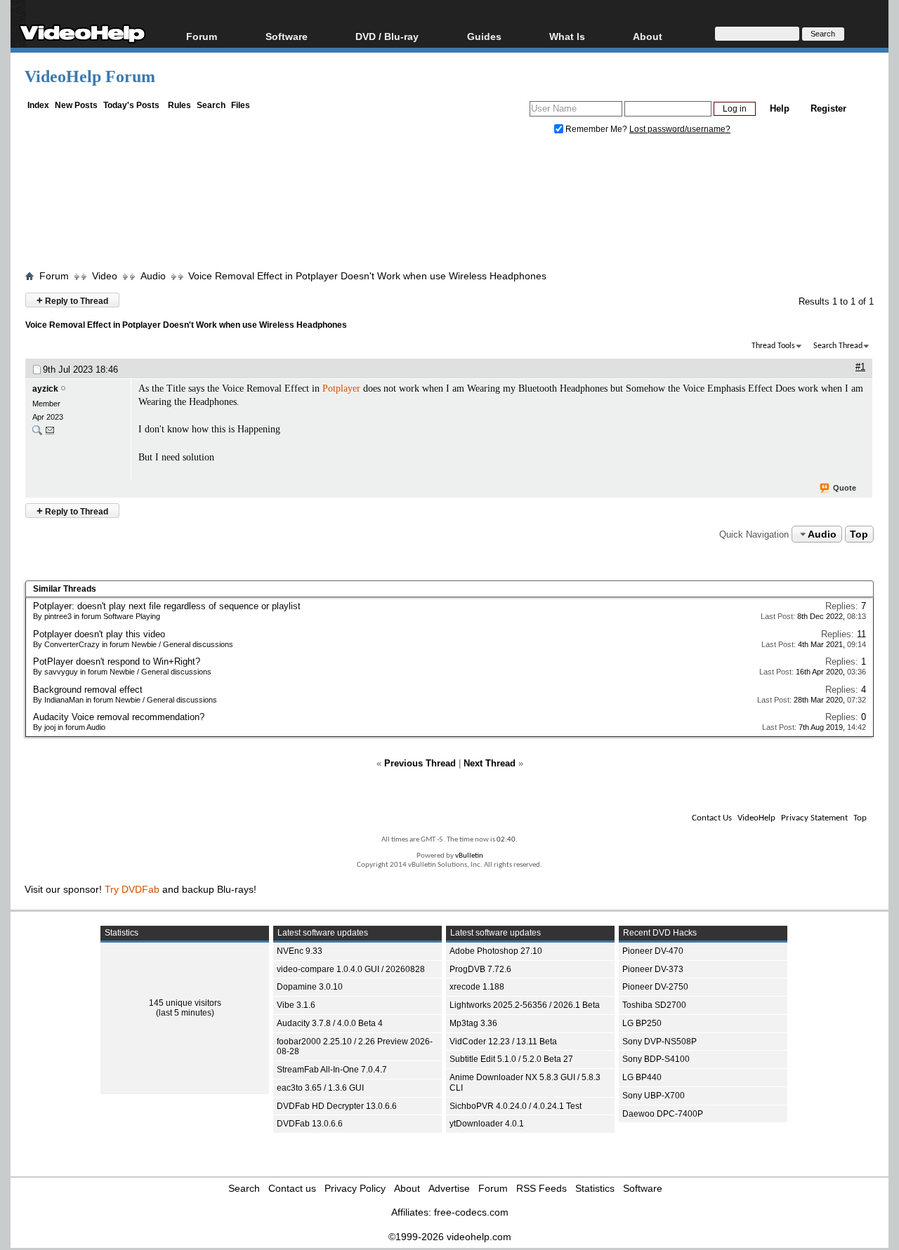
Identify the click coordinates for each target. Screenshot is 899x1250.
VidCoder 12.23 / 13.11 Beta (503, 1041)
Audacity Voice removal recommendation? (118, 717)
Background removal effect (88, 689)
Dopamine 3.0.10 (310, 987)
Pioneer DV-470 (652, 951)
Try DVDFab (132, 889)
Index (38, 105)
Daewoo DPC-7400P (662, 1114)
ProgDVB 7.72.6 (480, 969)
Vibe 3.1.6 (296, 1005)
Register (828, 108)
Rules (179, 105)
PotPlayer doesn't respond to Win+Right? (116, 661)
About (407, 1188)
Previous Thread (420, 763)
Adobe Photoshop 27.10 (496, 951)
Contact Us (712, 818)
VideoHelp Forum (90, 76)
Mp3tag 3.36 (473, 1023)
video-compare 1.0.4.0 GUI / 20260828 (351, 969)
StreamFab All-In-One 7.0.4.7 (332, 1070)
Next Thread (490, 763)
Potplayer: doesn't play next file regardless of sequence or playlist (167, 606)
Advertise (449, 1188)
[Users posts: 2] (37, 433)
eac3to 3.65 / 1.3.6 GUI (320, 1088)
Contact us (292, 1188)
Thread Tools (773, 346)
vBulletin (469, 856)
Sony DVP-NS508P (659, 1041)
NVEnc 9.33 (299, 951)
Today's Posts (131, 105)
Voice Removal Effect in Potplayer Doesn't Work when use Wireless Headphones (367, 275)
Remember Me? (596, 129)
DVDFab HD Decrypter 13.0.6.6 (337, 1106)
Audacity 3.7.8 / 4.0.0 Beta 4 (330, 1023)
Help (779, 108)
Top (859, 534)
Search (211, 105)
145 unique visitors (185, 1003)
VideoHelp (756, 818)
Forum (201, 36)
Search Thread (837, 346)
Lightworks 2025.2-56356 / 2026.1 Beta (525, 1005)
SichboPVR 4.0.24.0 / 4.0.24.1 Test (516, 1106)
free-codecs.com (471, 1212)
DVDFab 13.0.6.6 (310, 1124)
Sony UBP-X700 (653, 1096)
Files (240, 105)
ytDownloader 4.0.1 (487, 1124)
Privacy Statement (814, 818)
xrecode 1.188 (477, 987)
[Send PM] (49, 433)
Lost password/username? (679, 129)
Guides (484, 36)
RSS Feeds (541, 1188)
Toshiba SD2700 (654, 1005)
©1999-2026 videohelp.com (449, 1236)
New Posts (76, 105)
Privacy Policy (355, 1188)
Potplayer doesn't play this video (99, 634)
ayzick (45, 389)
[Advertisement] (449, 206)
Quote (844, 488)
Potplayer (341, 388)
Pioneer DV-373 (652, 969)
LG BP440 (642, 1077)
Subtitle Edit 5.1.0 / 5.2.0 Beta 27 (511, 1059)
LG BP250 (642, 1023)
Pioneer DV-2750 (655, 987)
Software (286, 36)
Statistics (595, 1188)
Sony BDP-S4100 (656, 1059)
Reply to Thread (72, 300)
